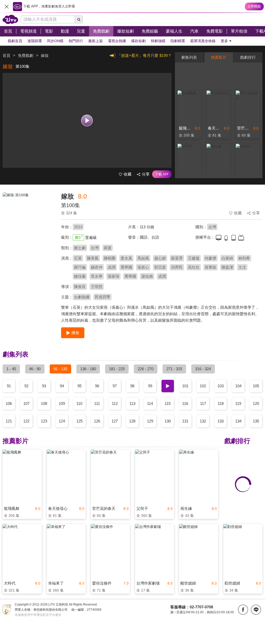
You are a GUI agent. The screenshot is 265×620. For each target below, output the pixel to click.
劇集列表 (189, 57)
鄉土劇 (80, 248)
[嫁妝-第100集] (29, 229)
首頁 (6, 55)
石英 (78, 258)
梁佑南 (147, 276)
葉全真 (126, 258)
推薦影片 (218, 57)
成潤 (111, 267)
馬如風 (143, 258)
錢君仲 (96, 267)
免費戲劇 (25, 55)
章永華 (96, 276)
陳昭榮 (109, 258)
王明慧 (96, 286)
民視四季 (102, 297)
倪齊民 (177, 267)
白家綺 (227, 258)
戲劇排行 (248, 57)
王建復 (194, 258)
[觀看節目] (87, 120)
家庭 (108, 248)
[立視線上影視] (10, 19)
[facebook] (243, 609)
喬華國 (126, 267)
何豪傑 (210, 258)
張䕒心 (143, 267)
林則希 (244, 258)
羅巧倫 (80, 267)
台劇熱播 (82, 297)
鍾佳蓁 (80, 276)
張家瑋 (113, 276)
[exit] (6, 6)
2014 (78, 227)
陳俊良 (80, 286)
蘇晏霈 (177, 258)
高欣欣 (194, 267)
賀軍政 (210, 267)
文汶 (242, 267)
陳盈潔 (227, 267)
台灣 (212, 227)
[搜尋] (79, 19)
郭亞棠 (160, 267)
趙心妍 (160, 258)
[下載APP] (162, 174)
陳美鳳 (93, 258)
